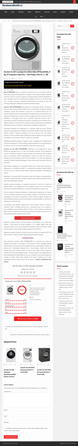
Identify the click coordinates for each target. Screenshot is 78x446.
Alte (41, 16)
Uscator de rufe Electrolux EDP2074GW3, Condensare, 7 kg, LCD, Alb (29, 334)
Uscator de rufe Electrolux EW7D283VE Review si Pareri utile (69, 214)
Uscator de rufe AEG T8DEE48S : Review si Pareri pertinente (66, 72)
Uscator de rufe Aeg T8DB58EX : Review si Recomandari (66, 60)
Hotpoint (63, 12)
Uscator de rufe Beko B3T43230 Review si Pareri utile (27, 370)
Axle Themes (72, 443)
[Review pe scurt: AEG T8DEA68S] (59, 149)
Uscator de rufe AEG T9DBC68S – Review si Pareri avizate (66, 84)
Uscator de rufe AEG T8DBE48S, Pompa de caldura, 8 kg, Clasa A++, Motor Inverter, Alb (66, 123)
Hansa (55, 12)
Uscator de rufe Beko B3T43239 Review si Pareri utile (44, 372)
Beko (6, 12)
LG (35, 16)
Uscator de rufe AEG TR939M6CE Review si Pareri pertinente (66, 96)
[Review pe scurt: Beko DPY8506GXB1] (10, 290)
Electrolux (21, 12)
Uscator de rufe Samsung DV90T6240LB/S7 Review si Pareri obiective (69, 248)
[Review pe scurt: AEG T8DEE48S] (59, 72)
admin (15, 78)
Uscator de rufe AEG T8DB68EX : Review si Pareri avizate (66, 108)
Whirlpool (37, 12)
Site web (6, 422)
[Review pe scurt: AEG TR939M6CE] (59, 96)
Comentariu (7, 391)
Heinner (71, 12)
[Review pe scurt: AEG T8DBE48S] (59, 123)
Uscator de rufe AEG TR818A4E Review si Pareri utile (66, 138)
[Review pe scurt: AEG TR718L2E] (59, 160)
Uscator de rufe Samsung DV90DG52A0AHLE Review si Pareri (64, 187)
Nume (6, 410)
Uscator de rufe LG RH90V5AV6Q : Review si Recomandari (66, 303)
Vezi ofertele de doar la (18, 85)
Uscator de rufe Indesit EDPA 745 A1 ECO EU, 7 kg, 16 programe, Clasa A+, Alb (26, 328)
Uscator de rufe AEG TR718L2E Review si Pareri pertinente (66, 160)
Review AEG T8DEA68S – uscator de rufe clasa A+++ (66, 149)
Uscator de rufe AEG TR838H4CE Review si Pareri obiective (66, 48)
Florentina (61, 308)
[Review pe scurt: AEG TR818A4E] (59, 138)
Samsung (46, 12)
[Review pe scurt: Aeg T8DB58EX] (59, 60)
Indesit (29, 12)
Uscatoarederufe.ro (12, 5)
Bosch (12, 12)
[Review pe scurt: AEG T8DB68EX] (59, 108)
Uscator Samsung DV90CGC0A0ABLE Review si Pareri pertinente (64, 236)
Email (6, 416)
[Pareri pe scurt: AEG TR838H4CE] (59, 48)
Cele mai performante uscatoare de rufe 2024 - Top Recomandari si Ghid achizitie (66, 274)
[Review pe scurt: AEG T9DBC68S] (59, 84)
